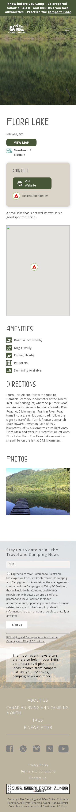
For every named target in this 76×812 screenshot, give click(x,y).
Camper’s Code (59, 12)
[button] (34, 267)
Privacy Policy (38, 765)
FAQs (38, 720)
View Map (21, 142)
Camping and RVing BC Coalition (25, 641)
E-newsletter (38, 727)
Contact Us (38, 778)
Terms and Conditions (38, 771)
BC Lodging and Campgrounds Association (32, 637)
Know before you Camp (25, 4)
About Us (38, 700)
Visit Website (30, 183)
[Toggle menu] (67, 27)
